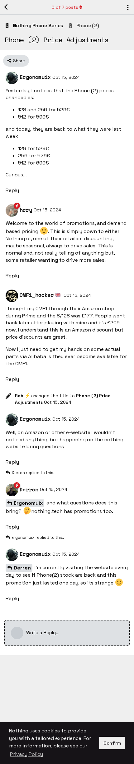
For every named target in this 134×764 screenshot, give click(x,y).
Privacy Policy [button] (26, 754)
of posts (65, 7)
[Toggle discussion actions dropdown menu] (128, 7)
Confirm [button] (112, 743)
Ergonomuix (28, 503)
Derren (22, 567)
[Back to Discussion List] (6, 7)
